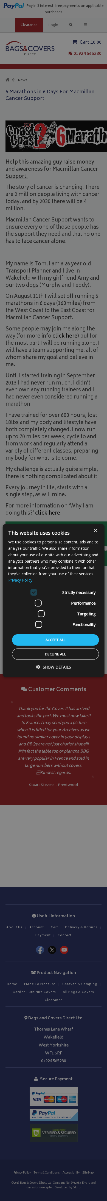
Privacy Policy (20, 580)
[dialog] (54, 600)
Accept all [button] (56, 639)
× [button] (95, 531)
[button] (53, 667)
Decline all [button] (55, 653)
